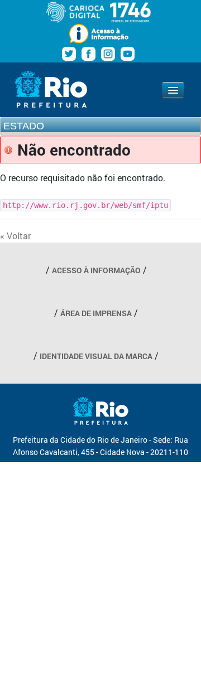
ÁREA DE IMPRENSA (96, 313)
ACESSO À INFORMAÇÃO (96, 270)
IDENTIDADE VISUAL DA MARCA (96, 356)
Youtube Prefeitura (128, 54)
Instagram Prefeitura (108, 54)
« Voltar (15, 235)
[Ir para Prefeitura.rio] (51, 89)
